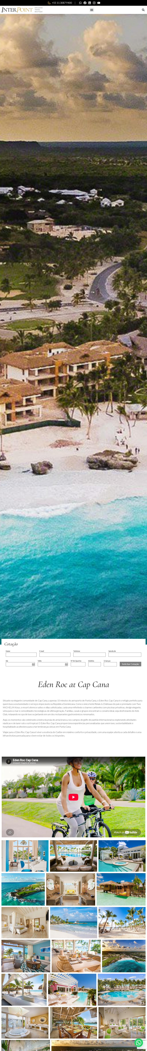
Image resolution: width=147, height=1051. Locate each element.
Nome (8, 651)
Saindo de (112, 651)
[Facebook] (85, 3)
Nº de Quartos (76, 661)
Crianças (107, 661)
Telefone (76, 651)
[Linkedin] (89, 3)
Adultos (91, 661)
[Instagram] (94, 3)
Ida (7, 661)
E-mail (41, 651)
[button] (91, 9)
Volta (39, 661)
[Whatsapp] (80, 3)
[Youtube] (98, 3)
